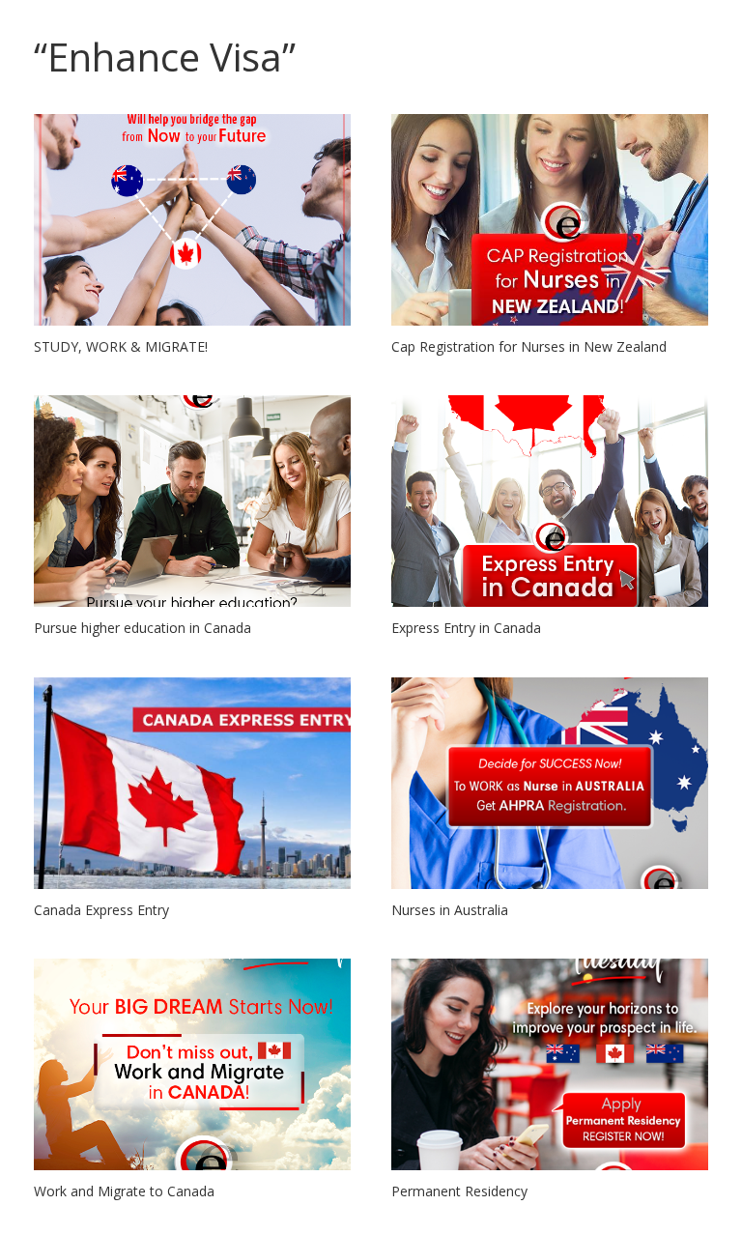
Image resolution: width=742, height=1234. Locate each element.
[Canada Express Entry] (192, 783)
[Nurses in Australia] (549, 783)
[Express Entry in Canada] (549, 501)
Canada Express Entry (101, 910)
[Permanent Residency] (549, 1064)
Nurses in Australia (449, 910)
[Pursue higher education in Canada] (192, 501)
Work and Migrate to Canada (124, 1191)
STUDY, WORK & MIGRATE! (121, 346)
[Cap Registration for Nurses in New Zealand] (549, 220)
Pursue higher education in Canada (142, 627)
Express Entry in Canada (466, 627)
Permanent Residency (459, 1191)
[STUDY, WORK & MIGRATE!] (192, 220)
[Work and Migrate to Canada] (192, 1064)
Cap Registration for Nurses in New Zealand (529, 346)
